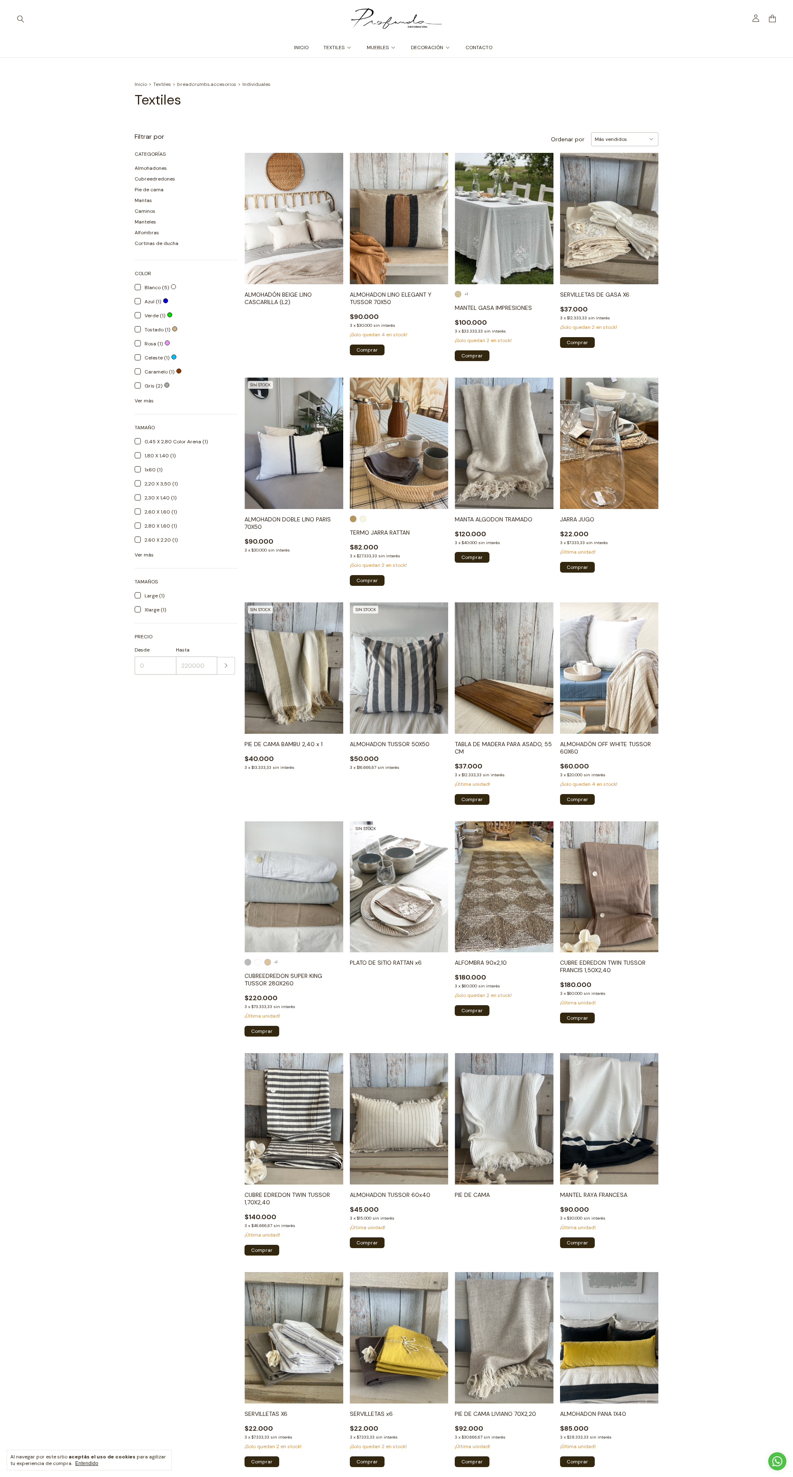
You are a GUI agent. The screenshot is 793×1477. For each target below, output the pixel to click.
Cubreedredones (155, 179)
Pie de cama (149, 189)
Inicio (301, 47)
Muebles (378, 47)
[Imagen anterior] (257, 213)
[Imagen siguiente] (331, 213)
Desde (142, 650)
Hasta (183, 650)
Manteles (145, 222)
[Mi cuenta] (756, 18)
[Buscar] (21, 18)
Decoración (427, 47)
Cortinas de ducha (156, 243)
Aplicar (226, 666)
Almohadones (151, 168)
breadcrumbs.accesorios (206, 84)
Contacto (478, 47)
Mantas (143, 200)
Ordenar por (567, 139)
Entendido (86, 1463)
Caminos (145, 211)
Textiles (333, 47)
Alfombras (147, 232)
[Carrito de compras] (772, 18)
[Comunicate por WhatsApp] (777, 1461)
